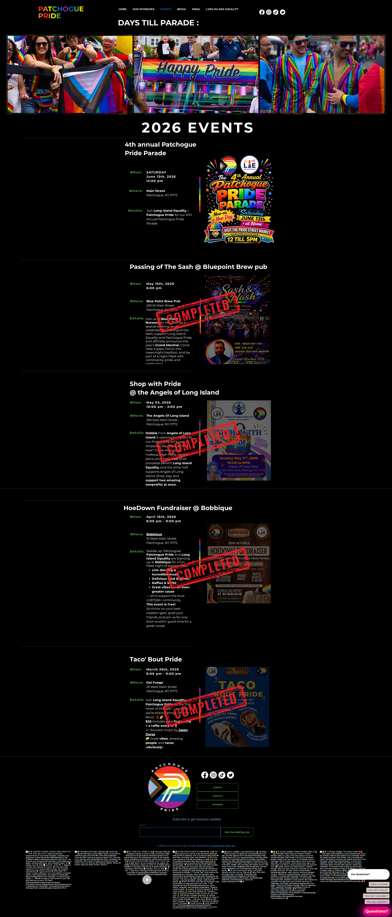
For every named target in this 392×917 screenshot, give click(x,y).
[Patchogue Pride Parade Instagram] (268, 12)
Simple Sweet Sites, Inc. (223, 845)
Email (142, 825)
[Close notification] (386, 872)
